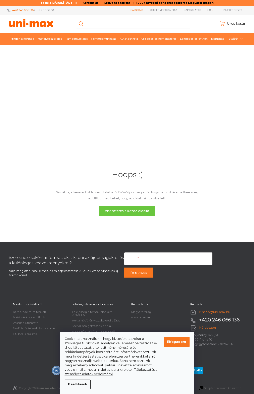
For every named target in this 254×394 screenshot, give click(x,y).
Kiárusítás (136, 10)
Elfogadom (176, 342)
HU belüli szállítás (25, 334)
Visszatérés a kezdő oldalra (127, 211)
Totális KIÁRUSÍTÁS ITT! (59, 3)
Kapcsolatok (192, 10)
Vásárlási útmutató (26, 323)
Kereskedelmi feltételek (29, 312)
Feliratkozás (138, 273)
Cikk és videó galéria (163, 10)
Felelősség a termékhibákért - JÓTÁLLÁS (93, 313)
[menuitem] (22, 39)
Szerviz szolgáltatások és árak (92, 326)
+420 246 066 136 (23, 10)
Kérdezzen (207, 327)
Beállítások (77, 384)
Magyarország (141, 312)
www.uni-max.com (144, 317)
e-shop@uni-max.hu (214, 312)
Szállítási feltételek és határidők (34, 328)
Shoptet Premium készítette (222, 388)
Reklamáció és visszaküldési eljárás (96, 320)
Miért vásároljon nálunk (29, 317)
